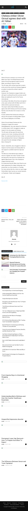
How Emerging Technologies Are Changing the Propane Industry (18, 271)
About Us (9, 503)
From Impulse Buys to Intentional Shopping (12, 290)
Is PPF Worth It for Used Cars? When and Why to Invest (13, 350)
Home (2, 10)
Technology (16, 13)
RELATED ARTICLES (7, 251)
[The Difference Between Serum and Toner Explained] (14, 453)
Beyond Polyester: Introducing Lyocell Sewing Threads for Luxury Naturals (18, 264)
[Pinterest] (9, 27)
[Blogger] (12, 244)
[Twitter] (6, 27)
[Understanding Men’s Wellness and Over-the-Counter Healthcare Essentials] (14, 388)
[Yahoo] (15, 244)
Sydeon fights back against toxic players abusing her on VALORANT (21, 222)
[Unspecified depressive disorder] (14, 411)
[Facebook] (2, 27)
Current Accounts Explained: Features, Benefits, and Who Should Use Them (13, 330)
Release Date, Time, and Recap (7, 220)
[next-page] (5, 277)
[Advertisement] (14, 2)
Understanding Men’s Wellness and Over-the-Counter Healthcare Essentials (13, 294)
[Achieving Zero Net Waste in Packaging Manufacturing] (5, 257)
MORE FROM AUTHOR (19, 251)
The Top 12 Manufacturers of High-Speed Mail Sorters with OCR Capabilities (13, 311)
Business (7, 10)
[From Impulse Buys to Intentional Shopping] (14, 367)
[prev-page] (2, 277)
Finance (22, 504)
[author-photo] (14, 237)
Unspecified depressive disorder (10, 298)
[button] (2, 7)
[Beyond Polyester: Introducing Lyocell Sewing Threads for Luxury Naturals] (5, 264)
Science (11, 13)
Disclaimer (6, 504)
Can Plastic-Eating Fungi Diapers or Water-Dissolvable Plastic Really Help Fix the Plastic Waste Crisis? (13, 336)
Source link (4, 181)
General (7, 13)
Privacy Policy (21, 503)
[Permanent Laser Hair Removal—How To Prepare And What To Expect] (14, 430)
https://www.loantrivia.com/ (14, 241)
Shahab (4, 23)
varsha (2, 379)
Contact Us (14, 503)
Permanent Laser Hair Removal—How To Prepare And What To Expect (14, 302)
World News (22, 13)
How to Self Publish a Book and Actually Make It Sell (13, 341)
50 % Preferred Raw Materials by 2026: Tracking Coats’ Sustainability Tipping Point (13, 321)
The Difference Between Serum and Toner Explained (12, 307)
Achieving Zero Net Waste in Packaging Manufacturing (11, 316)
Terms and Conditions (14, 504)
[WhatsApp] (13, 27)
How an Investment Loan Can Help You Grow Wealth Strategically (12, 345)
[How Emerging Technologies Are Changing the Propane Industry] (5, 271)
